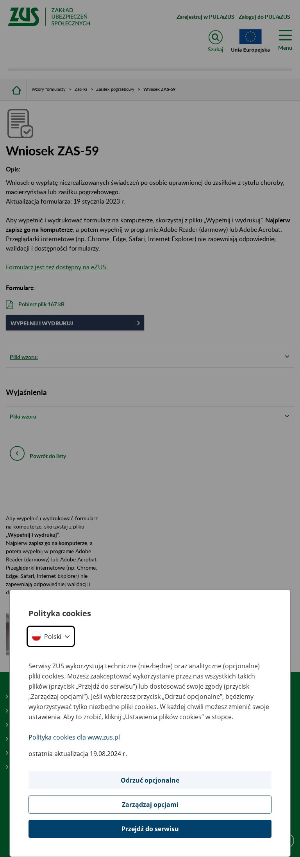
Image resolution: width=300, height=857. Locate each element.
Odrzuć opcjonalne (150, 780)
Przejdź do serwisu (150, 829)
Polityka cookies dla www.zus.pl (74, 737)
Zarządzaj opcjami (150, 804)
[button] (51, 636)
